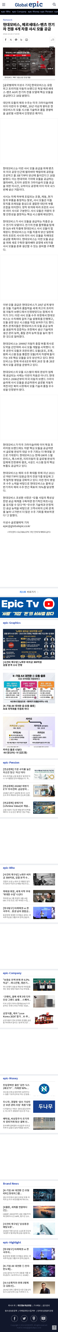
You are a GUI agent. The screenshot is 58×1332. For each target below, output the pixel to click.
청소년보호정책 (11, 1311)
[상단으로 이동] (54, 1327)
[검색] (54, 4)
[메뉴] (3, 4)
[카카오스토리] (24, 1318)
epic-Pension (45, 11)
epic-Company (19, 11)
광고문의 (46, 1306)
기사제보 (37, 1306)
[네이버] (33, 1318)
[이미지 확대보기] (51, 48)
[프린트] (26, 39)
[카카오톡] (16, 39)
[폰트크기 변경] (52, 39)
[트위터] (10, 39)
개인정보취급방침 (24, 1305)
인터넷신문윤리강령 (45, 1311)
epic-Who (5, 11)
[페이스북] (5, 39)
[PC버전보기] (43, 1318)
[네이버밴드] (21, 39)
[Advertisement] (29, 417)
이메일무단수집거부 (27, 1311)
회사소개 (11, 1306)
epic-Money (34, 11)
